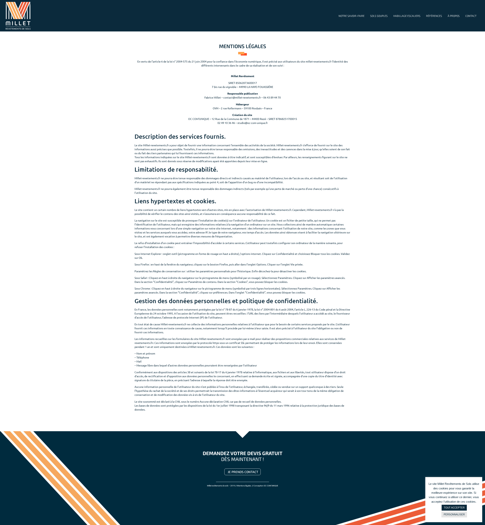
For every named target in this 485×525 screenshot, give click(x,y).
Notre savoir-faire (352, 15)
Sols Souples (379, 15)
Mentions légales (244, 486)
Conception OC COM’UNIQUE (265, 486)
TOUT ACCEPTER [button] (454, 507)
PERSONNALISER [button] (454, 514)
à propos (454, 15)
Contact (470, 15)
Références (434, 15)
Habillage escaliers (406, 15)
